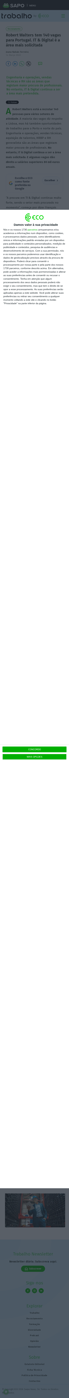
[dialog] (34, 699)
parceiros (33, 229)
